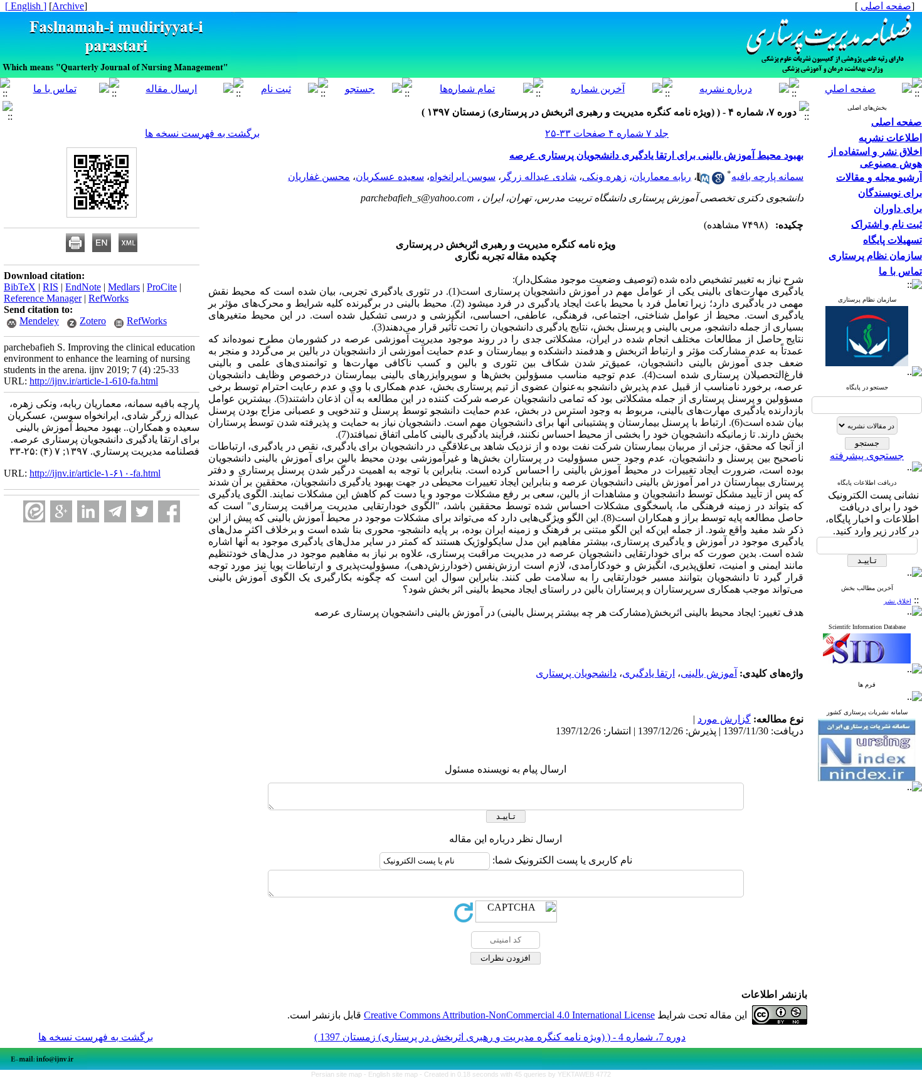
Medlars (124, 287)
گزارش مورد (724, 719)
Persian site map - (339, 1074)
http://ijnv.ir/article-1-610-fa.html (93, 381)
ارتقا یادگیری (648, 673)
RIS (50, 287)
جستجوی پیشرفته (867, 455)
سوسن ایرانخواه (462, 176)
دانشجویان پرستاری (576, 673)
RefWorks (108, 298)
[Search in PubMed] (703, 181)
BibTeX (20, 287)
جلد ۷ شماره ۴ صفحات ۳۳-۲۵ (607, 133)
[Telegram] (115, 511)
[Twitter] (142, 511)
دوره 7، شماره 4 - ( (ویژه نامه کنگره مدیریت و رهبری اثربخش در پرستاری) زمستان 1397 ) (500, 1037)
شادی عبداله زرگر (538, 176)
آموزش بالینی (709, 673)
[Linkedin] (88, 511)
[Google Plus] (61, 511)
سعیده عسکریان (390, 176)
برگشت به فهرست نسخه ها (202, 133)
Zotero (93, 320)
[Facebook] (169, 511)
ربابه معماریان (661, 176)
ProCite (162, 287)
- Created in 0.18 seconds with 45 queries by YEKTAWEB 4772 (515, 1074)
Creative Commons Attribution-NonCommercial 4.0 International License (509, 1015)
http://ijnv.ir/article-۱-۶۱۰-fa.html (95, 473)
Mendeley (39, 320)
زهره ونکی (604, 176)
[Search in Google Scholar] (718, 181)
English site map (394, 1074)
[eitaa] (34, 511)
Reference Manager (43, 298)
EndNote (83, 287)
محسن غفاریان (319, 176)
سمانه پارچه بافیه (767, 176)
